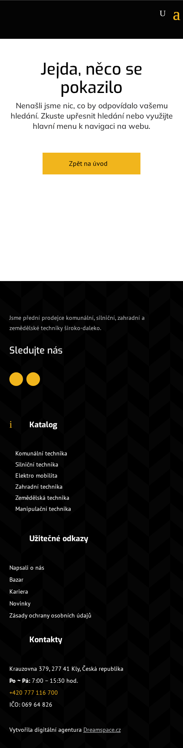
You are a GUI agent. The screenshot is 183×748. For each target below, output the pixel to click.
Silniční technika (36, 464)
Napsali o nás (26, 567)
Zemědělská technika (42, 498)
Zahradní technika (39, 486)
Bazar (16, 579)
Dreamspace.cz (102, 730)
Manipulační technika (43, 509)
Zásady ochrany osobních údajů (50, 615)
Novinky (20, 603)
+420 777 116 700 (33, 692)
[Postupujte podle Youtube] (33, 379)
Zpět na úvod (88, 163)
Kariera (18, 591)
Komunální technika (41, 453)
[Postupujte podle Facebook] (16, 379)
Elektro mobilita (36, 475)
